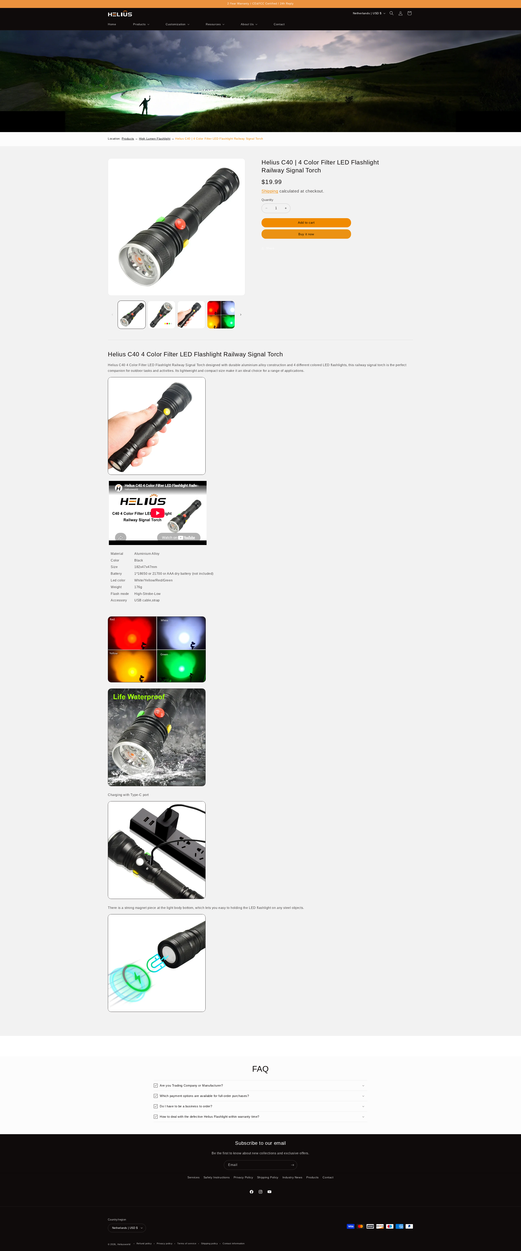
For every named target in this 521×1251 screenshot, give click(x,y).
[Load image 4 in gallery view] (221, 314)
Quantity (267, 199)
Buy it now (306, 234)
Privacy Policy (243, 1177)
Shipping (270, 191)
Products (128, 138)
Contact (328, 1177)
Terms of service (186, 1243)
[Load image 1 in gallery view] (132, 314)
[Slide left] (112, 314)
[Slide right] (240, 314)
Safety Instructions (217, 1177)
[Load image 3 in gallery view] (191, 314)
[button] (141, 24)
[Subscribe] (292, 1165)
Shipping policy (209, 1243)
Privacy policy (165, 1243)
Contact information (233, 1243)
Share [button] (270, 248)
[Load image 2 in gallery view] (161, 314)
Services (193, 1177)
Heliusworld (123, 1244)
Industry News (292, 1177)
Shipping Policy (267, 1177)
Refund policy (144, 1243)
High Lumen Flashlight (155, 138)
